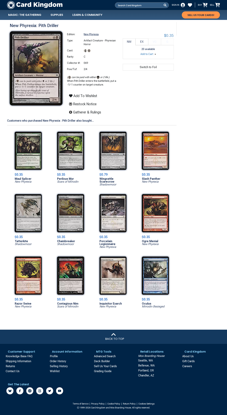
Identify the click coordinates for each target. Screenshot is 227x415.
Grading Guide (103, 371)
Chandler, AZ (146, 375)
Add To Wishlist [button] (85, 96)
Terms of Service (81, 404)
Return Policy (129, 404)
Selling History (59, 366)
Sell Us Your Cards (105, 366)
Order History (58, 361)
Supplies (57, 15)
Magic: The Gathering (24, 15)
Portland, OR (146, 370)
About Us (188, 356)
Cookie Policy (114, 404)
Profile (54, 356)
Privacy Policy (98, 404)
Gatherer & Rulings (88, 112)
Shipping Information (18, 361)
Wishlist (55, 371)
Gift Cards (188, 361)
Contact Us (13, 371)
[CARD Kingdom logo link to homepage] (34, 5)
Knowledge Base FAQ (19, 356)
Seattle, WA (145, 360)
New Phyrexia (91, 34)
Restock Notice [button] (84, 104)
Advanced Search (105, 356)
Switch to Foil (148, 67)
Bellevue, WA (146, 365)
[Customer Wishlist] (190, 5)
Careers (187, 366)
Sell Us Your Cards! (200, 15)
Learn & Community (87, 15)
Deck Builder (102, 361)
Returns (10, 366)
